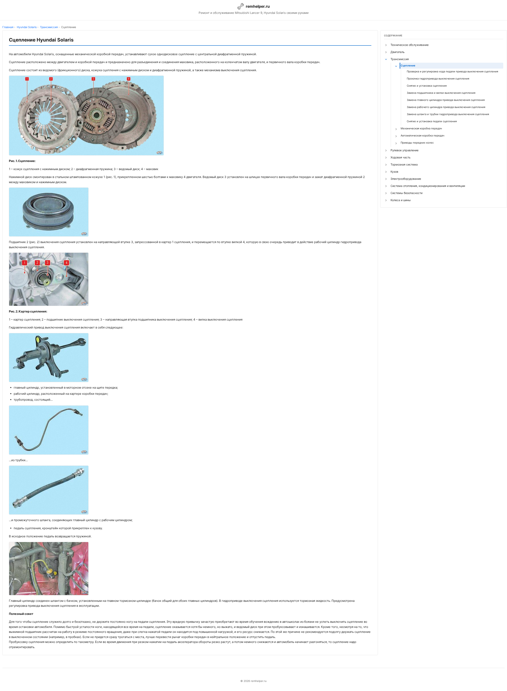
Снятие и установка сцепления (427, 85)
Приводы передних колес (417, 142)
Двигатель (398, 52)
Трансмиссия (400, 59)
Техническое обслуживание (410, 44)
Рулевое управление (404, 150)
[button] (386, 45)
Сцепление (408, 65)
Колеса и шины (401, 200)
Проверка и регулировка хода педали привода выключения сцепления (452, 71)
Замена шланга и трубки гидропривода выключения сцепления (448, 114)
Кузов (394, 171)
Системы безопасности (406, 193)
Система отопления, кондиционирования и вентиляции (428, 185)
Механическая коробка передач (421, 128)
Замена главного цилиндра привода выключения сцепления (446, 99)
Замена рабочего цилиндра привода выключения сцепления (446, 107)
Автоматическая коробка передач (422, 135)
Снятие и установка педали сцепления (432, 121)
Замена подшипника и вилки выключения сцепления (441, 92)
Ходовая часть (401, 157)
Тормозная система (404, 164)
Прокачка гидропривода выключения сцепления (438, 78)
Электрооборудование (406, 178)
